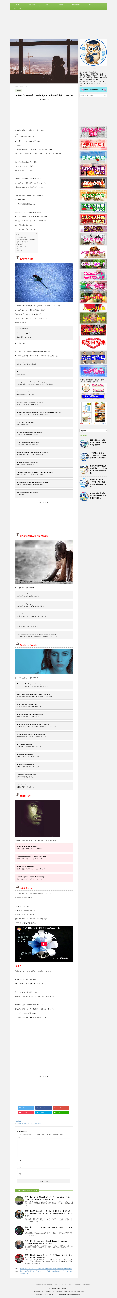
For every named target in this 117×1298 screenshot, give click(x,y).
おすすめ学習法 (76, 4)
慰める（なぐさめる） (23, 242)
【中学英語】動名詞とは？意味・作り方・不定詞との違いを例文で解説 (98, 455)
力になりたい (21, 244)
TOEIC (91, 4)
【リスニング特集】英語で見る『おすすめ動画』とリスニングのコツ (46, 1284)
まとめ (19, 248)
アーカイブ (83, 428)
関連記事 (19, 250)
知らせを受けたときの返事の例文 (26, 239)
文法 (47, 4)
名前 (19, 1160)
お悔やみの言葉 (21, 237)
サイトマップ (17, 8)
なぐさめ (24, 1123)
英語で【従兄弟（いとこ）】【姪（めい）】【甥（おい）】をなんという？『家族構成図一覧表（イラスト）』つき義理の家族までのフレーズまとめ (48, 1213)
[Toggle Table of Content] (34, 234)
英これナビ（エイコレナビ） (58, 1288)
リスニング (62, 4)
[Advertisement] (58, 24)
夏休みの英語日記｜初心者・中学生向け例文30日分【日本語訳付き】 (98, 495)
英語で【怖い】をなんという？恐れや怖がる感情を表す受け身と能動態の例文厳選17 (46, 1269)
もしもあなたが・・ (23, 246)
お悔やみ (18, 1123)
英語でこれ (32, 4)
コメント (19, 1137)
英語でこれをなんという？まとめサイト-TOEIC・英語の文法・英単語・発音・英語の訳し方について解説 (58, 1291)
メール (19, 1167)
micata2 (78, 1294)
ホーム (17, 4)
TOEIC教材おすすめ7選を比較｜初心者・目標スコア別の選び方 (98, 442)
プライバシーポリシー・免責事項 (82, 1284)
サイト (19, 1174)
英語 (39, 1123)
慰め (36, 1123)
